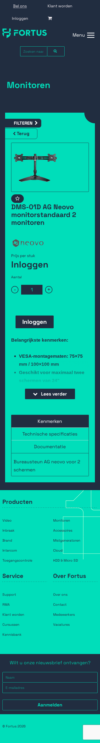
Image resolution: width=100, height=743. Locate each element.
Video (7, 520)
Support (9, 594)
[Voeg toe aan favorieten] (17, 198)
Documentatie (50, 447)
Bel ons (20, 6)
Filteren (23, 123)
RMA (6, 604)
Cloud (58, 550)
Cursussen (10, 624)
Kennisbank (12, 634)
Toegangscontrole (17, 560)
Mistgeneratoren (66, 540)
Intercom (9, 550)
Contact (60, 604)
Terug (23, 133)
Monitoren (61, 520)
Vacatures (61, 624)
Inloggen (20, 18)
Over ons (60, 594)
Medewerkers (64, 614)
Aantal (16, 277)
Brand (7, 540)
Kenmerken (50, 421)
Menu (79, 35)
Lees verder (53, 394)
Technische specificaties (49, 434)
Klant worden (60, 6)
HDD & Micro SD (65, 560)
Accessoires (62, 530)
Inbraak (8, 530)
